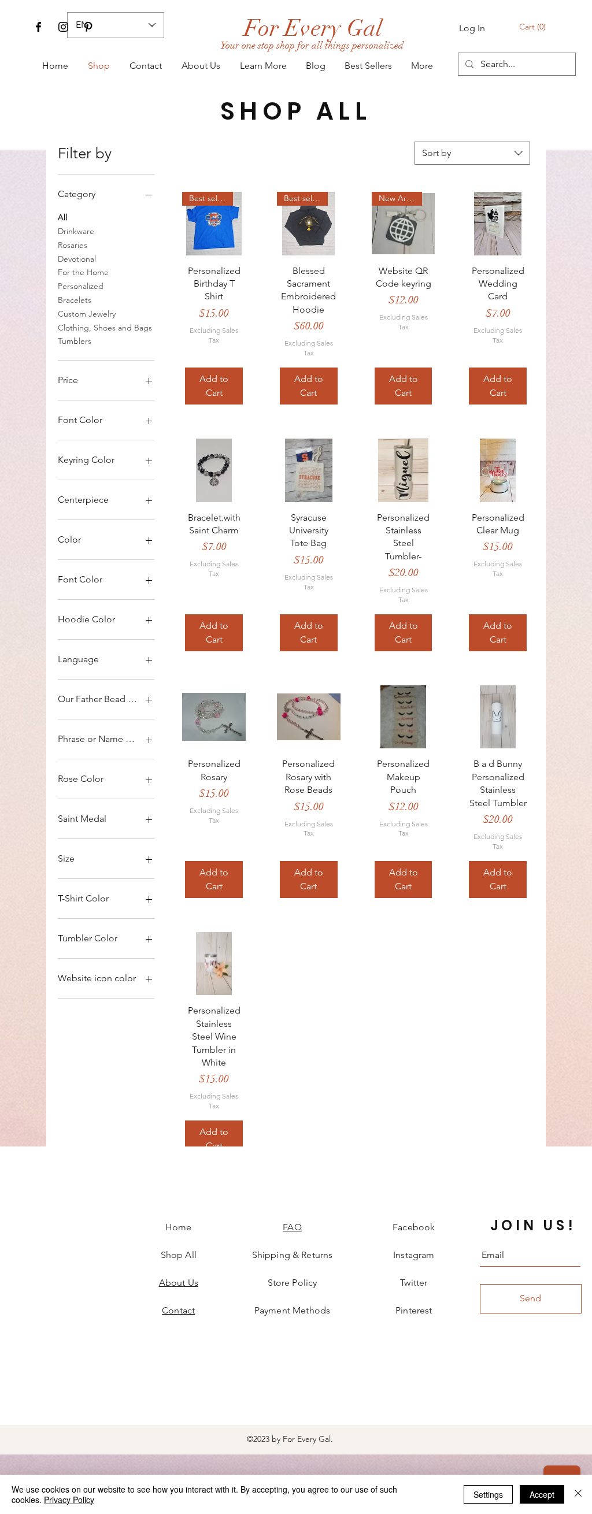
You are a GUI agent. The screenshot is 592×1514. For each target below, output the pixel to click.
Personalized (80, 286)
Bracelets (74, 300)
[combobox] (472, 153)
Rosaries (72, 245)
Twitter (413, 1282)
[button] (533, 26)
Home (178, 1227)
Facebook (414, 1227)
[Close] (578, 1494)
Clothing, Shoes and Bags (105, 327)
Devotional (77, 259)
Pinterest (413, 1310)
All (62, 217)
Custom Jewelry (87, 314)
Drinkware (76, 231)
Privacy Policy (69, 1499)
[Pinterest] (88, 27)
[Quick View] (498, 223)
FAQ (292, 1227)
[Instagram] (63, 27)
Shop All (179, 1254)
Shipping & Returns (292, 1254)
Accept (542, 1494)
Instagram (413, 1254)
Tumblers (74, 341)
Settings (488, 1494)
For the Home (83, 272)
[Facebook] (38, 27)
